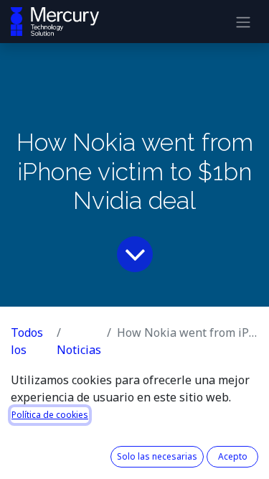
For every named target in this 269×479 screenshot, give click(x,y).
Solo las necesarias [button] (157, 456)
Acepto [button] (232, 456)
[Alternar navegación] (243, 21)
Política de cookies (49, 415)
